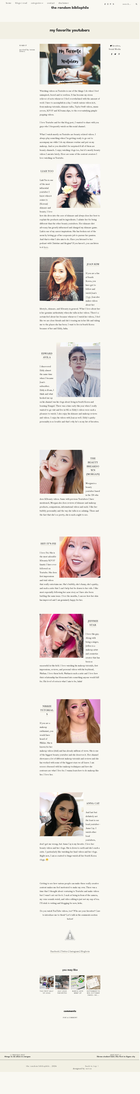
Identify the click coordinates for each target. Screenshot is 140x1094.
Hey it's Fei (48, 543)
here (46, 247)
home (8, 3)
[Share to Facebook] (112, 54)
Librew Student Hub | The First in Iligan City (116, 1057)
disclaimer (64, 3)
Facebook (54, 951)
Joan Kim (93, 264)
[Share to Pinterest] (119, 54)
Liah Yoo (47, 171)
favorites (116, 45)
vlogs (88, 297)
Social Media (115, 49)
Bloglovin (85, 951)
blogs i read (21, 3)
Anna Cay (93, 803)
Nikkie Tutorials (47, 710)
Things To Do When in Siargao (17, 1057)
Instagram (74, 951)
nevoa (89, 1068)
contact (51, 3)
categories (36, 3)
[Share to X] (115, 54)
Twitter (64, 951)
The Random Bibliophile (70, 8)
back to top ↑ (92, 1066)
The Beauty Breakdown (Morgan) (93, 466)
